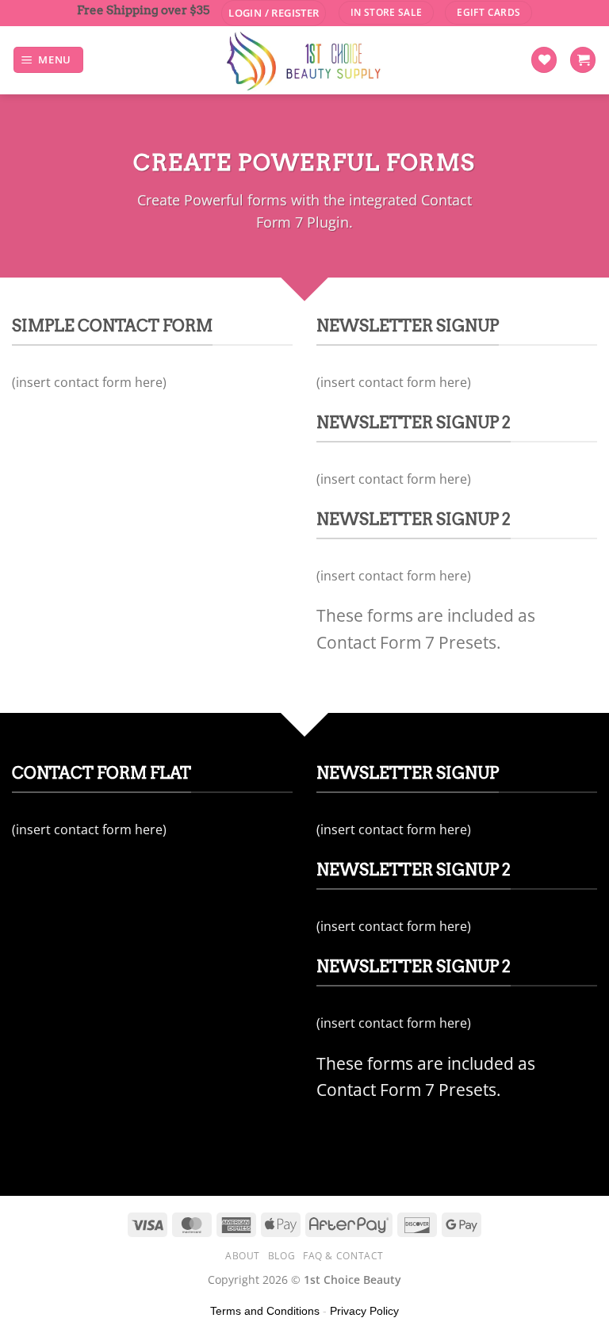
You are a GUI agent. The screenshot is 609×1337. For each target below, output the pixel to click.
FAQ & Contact (343, 1255)
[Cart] (583, 60)
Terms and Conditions (265, 1310)
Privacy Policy (364, 1310)
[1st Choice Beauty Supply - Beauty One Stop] (304, 60)
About (242, 1255)
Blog (281, 1255)
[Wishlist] (544, 60)
